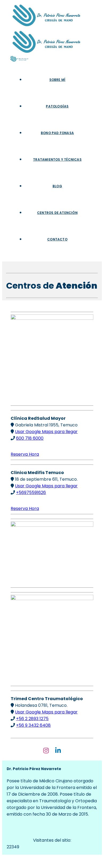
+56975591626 (31, 492)
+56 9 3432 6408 (33, 725)
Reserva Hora (25, 454)
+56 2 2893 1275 (32, 719)
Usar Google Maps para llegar (46, 432)
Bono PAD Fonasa (57, 133)
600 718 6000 (29, 438)
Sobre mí (57, 79)
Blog (57, 186)
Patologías (57, 106)
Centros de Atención (57, 212)
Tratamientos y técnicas (57, 159)
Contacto (57, 239)
